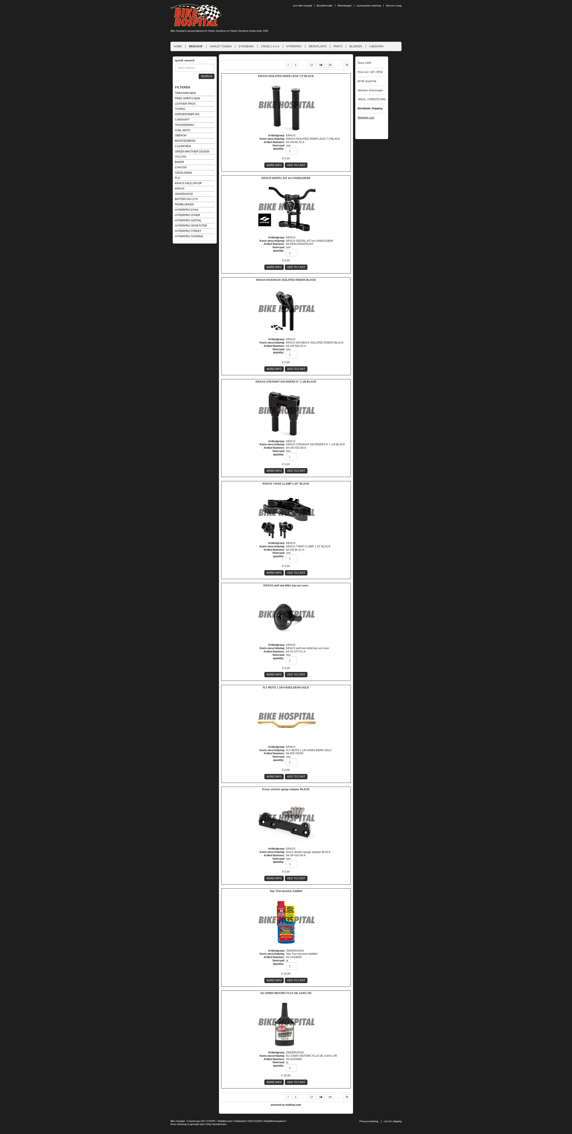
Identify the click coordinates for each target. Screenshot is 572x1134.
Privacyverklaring (368, 1121)
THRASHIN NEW (185, 93)
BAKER (179, 162)
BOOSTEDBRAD (185, 140)
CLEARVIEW (183, 146)
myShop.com (293, 1104)
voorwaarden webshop (368, 5)
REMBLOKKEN (184, 204)
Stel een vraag (394, 5)
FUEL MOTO (182, 130)
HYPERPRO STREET (188, 231)
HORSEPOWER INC (187, 114)
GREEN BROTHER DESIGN (192, 151)
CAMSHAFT (182, 119)
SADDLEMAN (183, 172)
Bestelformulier (325, 5)
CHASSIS (181, 167)
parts (338, 46)
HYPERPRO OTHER (187, 215)
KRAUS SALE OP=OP (188, 183)
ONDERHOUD (184, 194)
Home (178, 46)
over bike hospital (302, 5)
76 (346, 65)
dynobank (246, 46)
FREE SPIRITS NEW (187, 98)
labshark (376, 46)
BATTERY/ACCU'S (186, 199)
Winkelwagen (344, 5)
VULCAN (180, 156)
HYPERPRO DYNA (186, 209)
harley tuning (221, 46)
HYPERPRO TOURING (189, 236)
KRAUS (179, 188)
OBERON (181, 135)
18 (320, 65)
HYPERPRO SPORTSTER (191, 225)
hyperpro (293, 46)
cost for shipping (393, 1121)
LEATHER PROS (185, 103)
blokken (355, 46)
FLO (177, 177)
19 (330, 65)
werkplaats (318, 46)
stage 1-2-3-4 (270, 46)
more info (274, 165)
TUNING (180, 108)
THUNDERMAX (184, 125)
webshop (196, 46)
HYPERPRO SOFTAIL (188, 220)
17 (311, 65)
